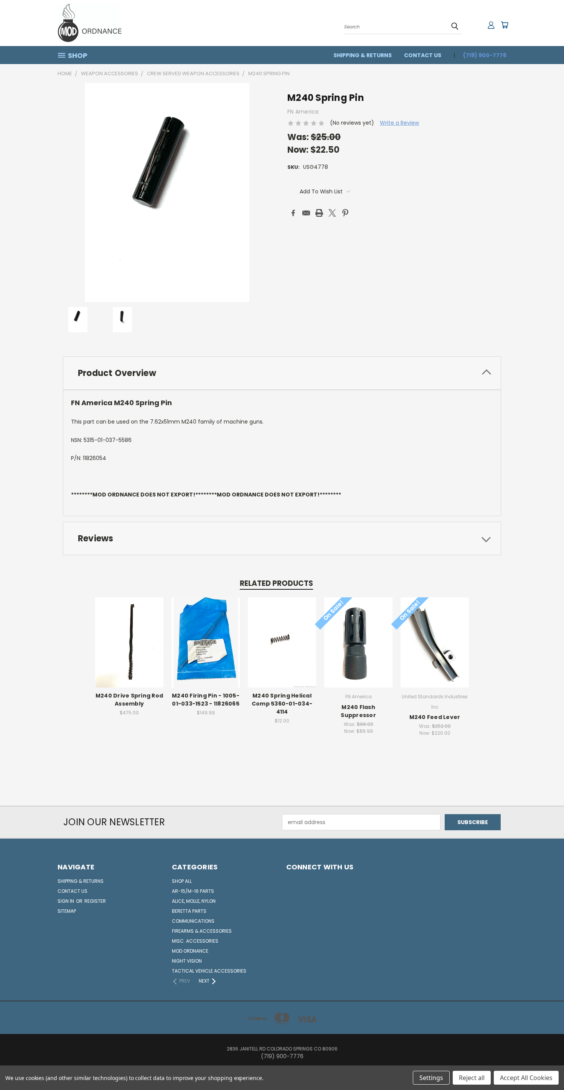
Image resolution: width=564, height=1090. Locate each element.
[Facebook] (293, 213)
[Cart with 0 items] (504, 25)
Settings (431, 1078)
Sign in (66, 901)
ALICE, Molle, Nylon (194, 901)
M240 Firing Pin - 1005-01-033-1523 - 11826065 (205, 699)
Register (95, 901)
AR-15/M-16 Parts (193, 891)
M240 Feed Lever (434, 717)
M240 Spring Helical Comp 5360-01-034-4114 (282, 704)
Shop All (182, 881)
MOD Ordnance (190, 951)
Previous (543, 1066)
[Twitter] (332, 213)
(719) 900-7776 (484, 55)
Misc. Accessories (195, 941)
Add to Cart (206, 648)
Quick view (129, 634)
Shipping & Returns (362, 55)
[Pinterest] (345, 213)
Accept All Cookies (526, 1078)
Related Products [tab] (276, 583)
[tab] (282, 373)
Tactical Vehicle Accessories (209, 971)
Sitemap (67, 911)
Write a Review (399, 123)
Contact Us (422, 55)
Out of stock (129, 648)
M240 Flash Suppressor (358, 711)
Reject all (472, 1078)
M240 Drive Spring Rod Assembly (129, 699)
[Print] (319, 213)
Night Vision (187, 961)
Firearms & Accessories (202, 931)
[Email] (306, 213)
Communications (193, 921)
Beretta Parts (189, 911)
